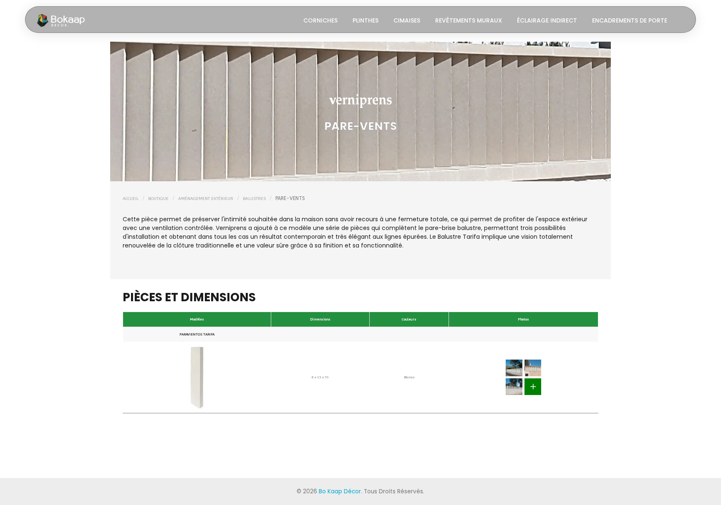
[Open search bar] (682, 19)
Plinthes (365, 20)
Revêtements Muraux (468, 20)
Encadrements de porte (629, 20)
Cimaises (406, 20)
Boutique (158, 198)
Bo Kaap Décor (340, 491)
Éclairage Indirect (547, 20)
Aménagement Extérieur (205, 198)
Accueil (131, 198)
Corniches (320, 20)
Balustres (254, 198)
